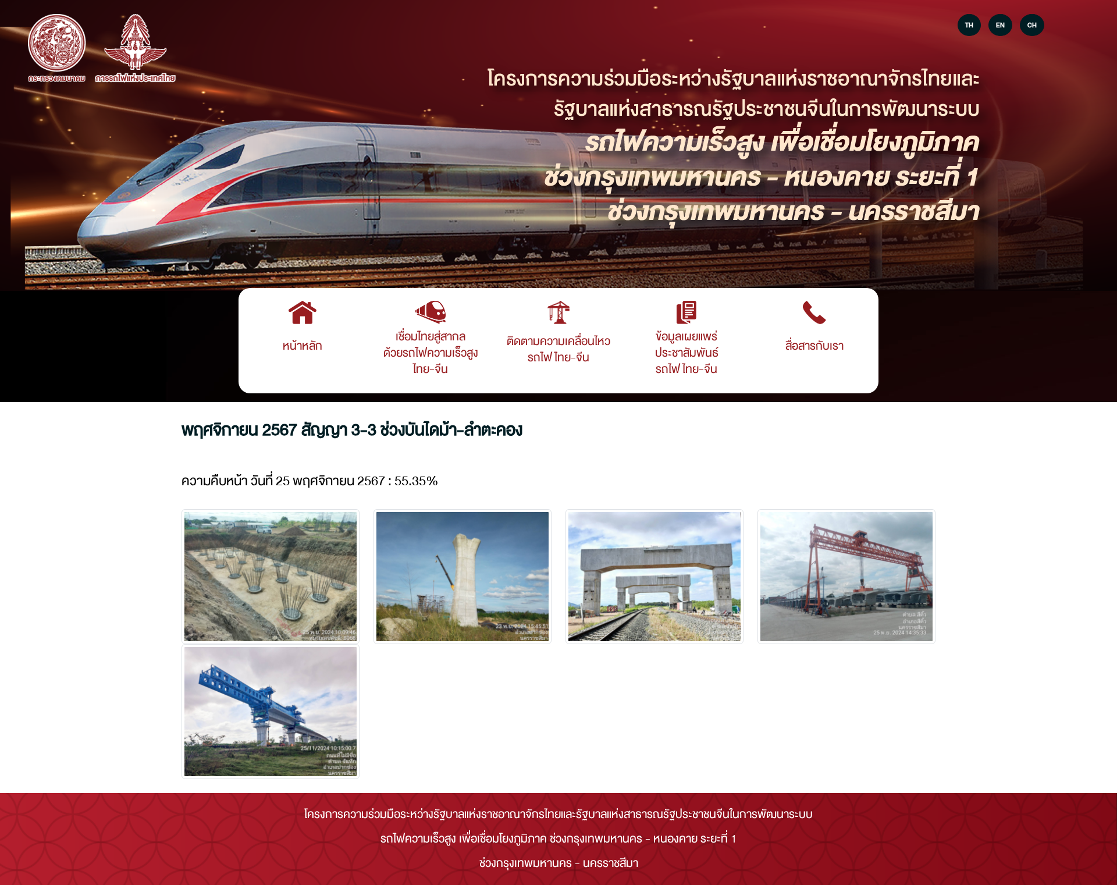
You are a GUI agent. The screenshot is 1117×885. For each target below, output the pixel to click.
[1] (462, 576)
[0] (271, 576)
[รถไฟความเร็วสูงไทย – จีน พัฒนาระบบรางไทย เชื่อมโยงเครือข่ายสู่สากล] (57, 49)
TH (969, 25)
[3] (846, 576)
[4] (271, 711)
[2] (654, 576)
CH (1032, 25)
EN (1000, 25)
